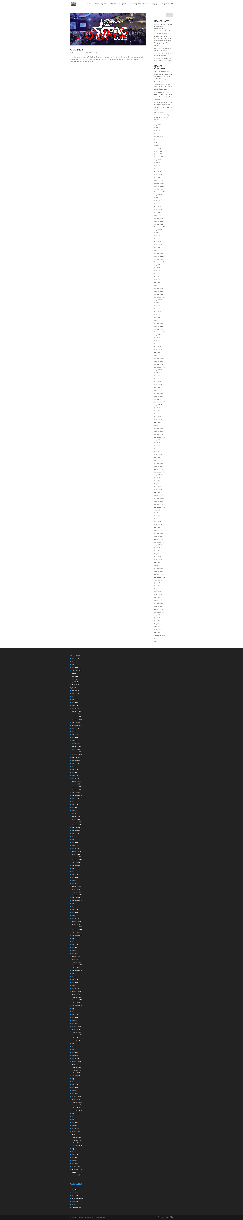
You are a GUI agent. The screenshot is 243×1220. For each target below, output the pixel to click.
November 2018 (159, 361)
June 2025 (157, 142)
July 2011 (157, 618)
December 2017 (159, 393)
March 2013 (158, 559)
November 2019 (159, 326)
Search (169, 15)
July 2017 (157, 408)
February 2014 (158, 527)
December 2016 (159, 428)
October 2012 (158, 574)
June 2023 (157, 201)
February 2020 (158, 317)
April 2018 (157, 381)
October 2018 (158, 364)
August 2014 (158, 510)
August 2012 (158, 580)
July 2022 (157, 233)
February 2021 (158, 282)
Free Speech (122, 4)
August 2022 (158, 230)
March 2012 (158, 594)
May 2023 (157, 203)
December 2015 (159, 463)
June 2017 (157, 411)
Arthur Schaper (77, 53)
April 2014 (157, 522)
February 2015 (158, 492)
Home (89, 4)
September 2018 (159, 367)
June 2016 (157, 446)
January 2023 (158, 215)
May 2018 (157, 379)
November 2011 (159, 606)
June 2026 (157, 131)
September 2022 (159, 227)
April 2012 (157, 592)
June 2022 (157, 236)
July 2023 (157, 198)
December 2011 (159, 603)
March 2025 (158, 151)
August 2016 (158, 440)
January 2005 (158, 641)
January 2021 (158, 285)
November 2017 (159, 396)
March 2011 (158, 629)
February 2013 (158, 562)
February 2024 (158, 177)
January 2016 (158, 460)
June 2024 (157, 166)
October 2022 (158, 224)
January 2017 (158, 425)
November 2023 (159, 186)
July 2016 (157, 443)
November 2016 (159, 431)
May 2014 (157, 519)
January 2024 (158, 180)
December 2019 (159, 323)
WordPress (101, 1217)
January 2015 (158, 495)
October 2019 (158, 329)
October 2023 (158, 189)
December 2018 (159, 358)
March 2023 (158, 209)
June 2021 (157, 271)
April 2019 (157, 346)
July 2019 (157, 338)
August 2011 (158, 615)
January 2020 (158, 320)
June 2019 (157, 341)
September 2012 (159, 577)
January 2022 (158, 250)
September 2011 (159, 612)
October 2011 (158, 609)
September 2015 (159, 472)
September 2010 (159, 635)
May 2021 (157, 273)
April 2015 (157, 486)
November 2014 (159, 501)
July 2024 (157, 163)
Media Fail (146, 4)
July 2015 (157, 478)
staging (154, 4)
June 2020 (157, 306)
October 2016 (158, 434)
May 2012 (157, 589)
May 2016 (157, 449)
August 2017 (158, 405)
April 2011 (157, 627)
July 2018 (157, 373)
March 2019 (158, 349)
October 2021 (158, 259)
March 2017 (158, 419)
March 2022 (158, 244)
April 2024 (157, 171)
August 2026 (158, 125)
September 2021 (159, 262)
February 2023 (158, 212)
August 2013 (158, 545)
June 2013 (157, 551)
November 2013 (159, 536)
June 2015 (157, 481)
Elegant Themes (84, 1217)
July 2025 (157, 139)
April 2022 (157, 241)
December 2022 (159, 218)
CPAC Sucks (76, 49)
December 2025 (159, 136)
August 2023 (158, 195)
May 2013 (157, 554)
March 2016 (158, 454)
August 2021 (158, 265)
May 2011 (157, 624)
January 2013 (158, 565)
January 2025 (158, 154)
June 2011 (157, 621)
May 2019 (157, 343)
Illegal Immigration (135, 4)
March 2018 (158, 384)
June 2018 (157, 376)
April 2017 (157, 416)
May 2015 (157, 484)
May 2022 (157, 239)
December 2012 (159, 568)
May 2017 (157, 413)
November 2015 (159, 466)
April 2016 (157, 451)
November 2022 (159, 221)
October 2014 (158, 504)
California (113, 4)
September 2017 (159, 402)
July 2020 (157, 303)
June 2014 (157, 516)
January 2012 (158, 600)
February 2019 (158, 352)
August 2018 (158, 370)
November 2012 (159, 571)
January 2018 (158, 390)
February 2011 (158, 632)
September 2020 (159, 297)
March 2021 (158, 279)
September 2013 (159, 542)
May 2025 (157, 145)
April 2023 (157, 206)
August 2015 (158, 475)
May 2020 (157, 309)
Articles (96, 4)
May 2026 (157, 133)
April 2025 (157, 148)
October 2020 (158, 294)
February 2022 (158, 247)
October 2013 (158, 539)
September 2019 (159, 332)
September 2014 (159, 507)
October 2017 (158, 399)
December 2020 (159, 288)
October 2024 (158, 157)
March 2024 (158, 174)
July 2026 (157, 128)
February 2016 (158, 457)
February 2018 (158, 387)
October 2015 (158, 469)
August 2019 (158, 335)
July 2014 (157, 513)
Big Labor (104, 4)
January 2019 (158, 355)
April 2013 (157, 556)
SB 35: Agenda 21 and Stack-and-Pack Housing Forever (163, 76)
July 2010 (157, 638)
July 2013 (157, 548)
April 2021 (157, 276)
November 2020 (159, 291)
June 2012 (157, 586)
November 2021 (159, 256)
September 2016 (159, 437)
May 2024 (157, 168)
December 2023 (159, 183)
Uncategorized (164, 4)
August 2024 (158, 160)
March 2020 (158, 314)
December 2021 (159, 253)
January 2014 (158, 530)
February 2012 (158, 597)
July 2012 (157, 583)
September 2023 (159, 192)
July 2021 (157, 268)
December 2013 (159, 533)
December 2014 (159, 498)
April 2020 (157, 311)
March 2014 (158, 524)
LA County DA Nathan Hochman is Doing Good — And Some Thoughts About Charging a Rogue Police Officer (162, 40)
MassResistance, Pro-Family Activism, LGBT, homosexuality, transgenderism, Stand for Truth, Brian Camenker (163, 28)
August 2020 (158, 300)
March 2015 (158, 489)
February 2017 (158, 422)
